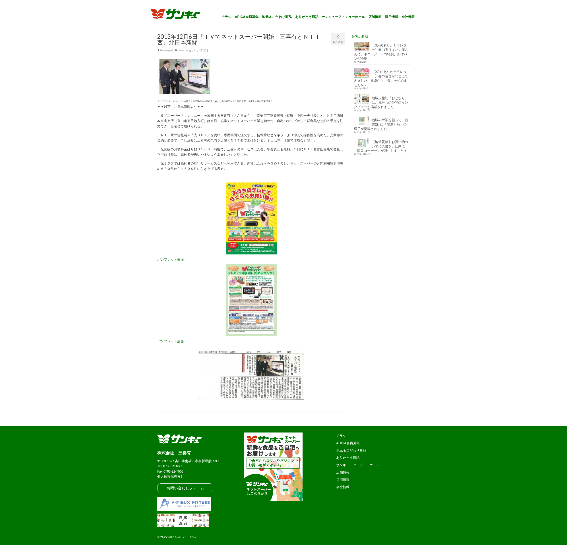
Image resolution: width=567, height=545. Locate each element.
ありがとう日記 (197, 50)
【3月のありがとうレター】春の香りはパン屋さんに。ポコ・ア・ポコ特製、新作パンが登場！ (381, 52)
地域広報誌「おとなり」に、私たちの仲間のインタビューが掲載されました (381, 102)
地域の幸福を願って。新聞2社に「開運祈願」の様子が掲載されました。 (381, 124)
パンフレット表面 (170, 259)
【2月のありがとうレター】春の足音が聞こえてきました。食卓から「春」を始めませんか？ (381, 78)
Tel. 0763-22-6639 (170, 466)
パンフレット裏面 (170, 341)
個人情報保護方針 (170, 476)
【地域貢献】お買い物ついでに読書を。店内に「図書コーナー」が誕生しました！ (381, 146)
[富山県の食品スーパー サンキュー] (178, 15)
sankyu (168, 50)
